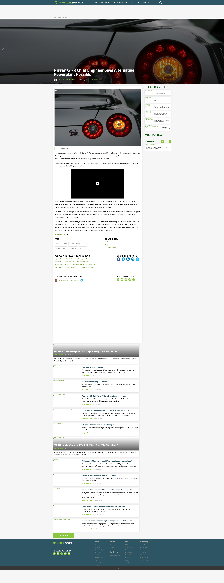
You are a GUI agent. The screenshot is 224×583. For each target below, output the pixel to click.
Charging (97, 545)
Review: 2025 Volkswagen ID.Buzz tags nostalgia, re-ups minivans (85, 350)
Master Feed (129, 547)
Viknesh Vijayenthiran (66, 79)
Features (97, 565)
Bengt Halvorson (58, 354)
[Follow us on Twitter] (122, 279)
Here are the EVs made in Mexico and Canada (99, 475)
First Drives (105, 2)
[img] (118, 259)
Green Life (146, 2)
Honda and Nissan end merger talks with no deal (165, 128)
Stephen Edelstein (87, 418)
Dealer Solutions (115, 555)
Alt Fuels (64, 17)
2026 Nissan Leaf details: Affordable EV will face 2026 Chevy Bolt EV (86, 444)
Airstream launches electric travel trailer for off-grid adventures (161, 113)
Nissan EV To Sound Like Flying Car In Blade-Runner (72, 261)
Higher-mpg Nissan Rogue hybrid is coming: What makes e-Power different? (161, 106)
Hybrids (129, 2)
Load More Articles (63, 535)
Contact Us (143, 547)
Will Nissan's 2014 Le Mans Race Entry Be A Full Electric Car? (75, 267)
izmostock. (124, 568)
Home (55, 17)
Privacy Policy (144, 560)
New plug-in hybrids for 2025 (93, 367)
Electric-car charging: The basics (94, 381)
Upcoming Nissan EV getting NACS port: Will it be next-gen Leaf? (162, 120)
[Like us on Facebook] (118, 279)
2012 (57, 243)
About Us (143, 545)
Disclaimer (143, 555)
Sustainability (99, 550)
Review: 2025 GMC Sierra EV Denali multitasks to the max (104, 396)
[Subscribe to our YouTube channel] (129, 279)
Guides (137, 2)
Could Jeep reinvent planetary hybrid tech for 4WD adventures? (106, 410)
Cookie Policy (144, 557)
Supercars (82, 248)
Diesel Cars (98, 562)
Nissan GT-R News (61, 248)
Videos (112, 547)
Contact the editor (112, 247)
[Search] (165, 2)
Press (142, 550)
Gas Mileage (98, 552)
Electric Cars (118, 2)
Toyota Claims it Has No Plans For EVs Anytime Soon (72, 258)
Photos (112, 545)
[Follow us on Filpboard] (133, 279)
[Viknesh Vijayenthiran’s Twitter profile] (80, 280)
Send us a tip (110, 242)
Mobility (97, 547)
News (95, 2)
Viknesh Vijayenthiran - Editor (68, 280)
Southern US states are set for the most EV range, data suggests (107, 490)
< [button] (162, 141)
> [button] (169, 141)
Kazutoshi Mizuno (75, 243)
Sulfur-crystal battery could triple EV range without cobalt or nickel (107, 521)
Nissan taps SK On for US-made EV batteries (161, 99)
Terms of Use (144, 552)
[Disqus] (97, 314)
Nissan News (72, 248)
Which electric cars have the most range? (98, 425)
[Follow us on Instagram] (126, 279)
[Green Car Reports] (69, 2)
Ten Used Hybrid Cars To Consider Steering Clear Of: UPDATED (75, 264)
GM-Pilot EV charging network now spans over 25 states (103, 506)
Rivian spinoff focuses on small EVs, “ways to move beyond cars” (107, 461)
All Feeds (128, 545)
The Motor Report (61, 234)
